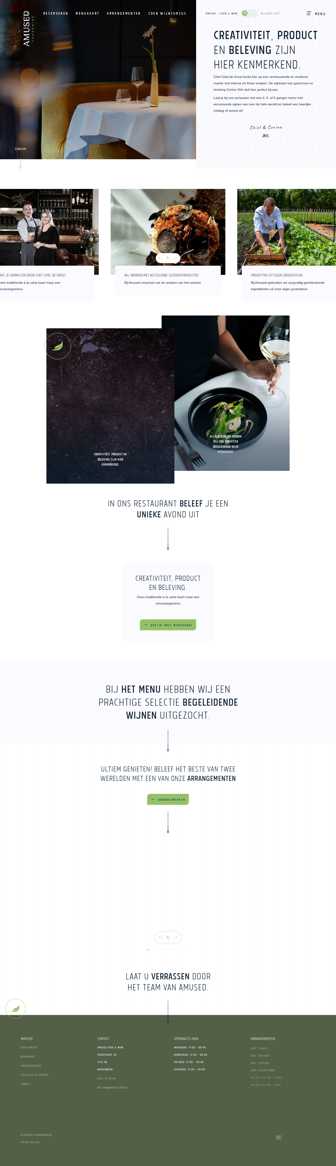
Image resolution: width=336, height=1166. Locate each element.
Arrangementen (31, 1065)
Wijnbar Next (270, 13)
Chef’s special (260, 1063)
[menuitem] (55, 13)
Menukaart (28, 1056)
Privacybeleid (30, 1142)
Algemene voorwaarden (36, 1135)
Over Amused (29, 1047)
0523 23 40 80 (106, 1078)
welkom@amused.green (112, 1087)
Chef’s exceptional (263, 1070)
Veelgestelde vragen (34, 1074)
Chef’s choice (259, 1048)
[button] (161, 258)
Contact (26, 1084)
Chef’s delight (260, 1055)
